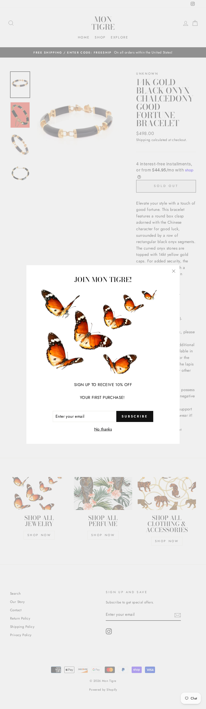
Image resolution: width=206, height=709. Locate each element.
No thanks (103, 429)
